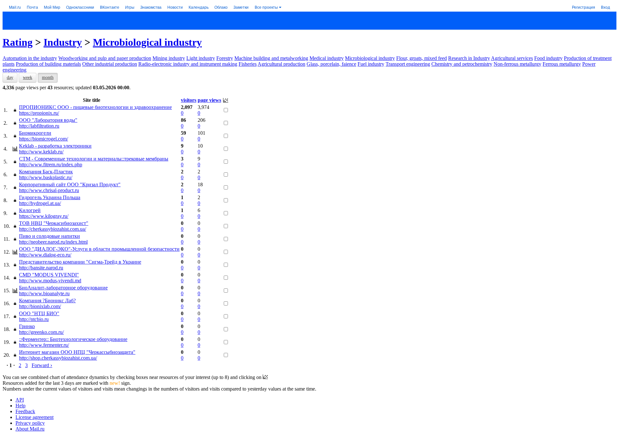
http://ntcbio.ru (34, 319)
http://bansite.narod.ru (41, 267)
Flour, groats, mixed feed (421, 58)
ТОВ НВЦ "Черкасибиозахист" (53, 223)
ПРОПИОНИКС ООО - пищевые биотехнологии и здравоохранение (95, 107)
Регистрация (583, 7)
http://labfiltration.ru (39, 126)
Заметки (241, 7)
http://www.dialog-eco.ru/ (45, 254)
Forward (42, 365)
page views (209, 100)
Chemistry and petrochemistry (461, 64)
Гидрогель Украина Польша (49, 197)
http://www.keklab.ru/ (41, 151)
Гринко (27, 326)
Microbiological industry (147, 42)
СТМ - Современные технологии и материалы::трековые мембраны (93, 158)
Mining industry (168, 58)
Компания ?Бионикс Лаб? (47, 300)
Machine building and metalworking (271, 58)
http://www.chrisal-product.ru (49, 190)
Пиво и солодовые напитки (49, 236)
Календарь (199, 7)
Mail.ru (15, 7)
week (27, 77)
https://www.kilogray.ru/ (43, 216)
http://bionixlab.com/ (40, 306)
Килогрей (30, 210)
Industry (63, 42)
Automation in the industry (30, 58)
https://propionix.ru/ (39, 113)
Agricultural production (281, 64)
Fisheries (248, 64)
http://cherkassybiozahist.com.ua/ (52, 229)
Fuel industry (371, 64)
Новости (175, 7)
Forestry (224, 58)
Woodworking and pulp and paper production (104, 58)
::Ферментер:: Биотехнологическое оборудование (73, 339)
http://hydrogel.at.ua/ (40, 203)
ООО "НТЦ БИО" (39, 313)
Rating (18, 42)
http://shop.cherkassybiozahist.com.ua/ (58, 358)
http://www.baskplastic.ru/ (45, 177)
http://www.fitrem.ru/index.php (50, 164)
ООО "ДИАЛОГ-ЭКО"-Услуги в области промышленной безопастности (99, 249)
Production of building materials (48, 64)
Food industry (548, 58)
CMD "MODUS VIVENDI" (49, 274)
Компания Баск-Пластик (46, 171)
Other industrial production (109, 64)
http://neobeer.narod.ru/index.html (53, 242)
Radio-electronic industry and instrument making (187, 64)
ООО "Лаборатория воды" (48, 120)
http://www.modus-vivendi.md (50, 280)
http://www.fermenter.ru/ (44, 345)
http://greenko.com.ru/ (41, 332)
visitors (188, 100)
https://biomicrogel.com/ (43, 138)
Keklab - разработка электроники (55, 146)
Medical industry (327, 58)
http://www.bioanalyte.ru (44, 293)
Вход (605, 7)
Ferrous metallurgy (562, 64)
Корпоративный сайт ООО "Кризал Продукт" (70, 184)
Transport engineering (408, 64)
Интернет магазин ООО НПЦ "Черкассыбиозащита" (77, 352)
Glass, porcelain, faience (331, 64)
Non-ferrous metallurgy (517, 64)
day (10, 77)
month (48, 77)
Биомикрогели (35, 133)
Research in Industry (469, 58)
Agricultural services (512, 58)
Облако (221, 7)
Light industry (200, 58)
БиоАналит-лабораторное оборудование (63, 287)
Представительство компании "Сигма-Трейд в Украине (80, 262)
